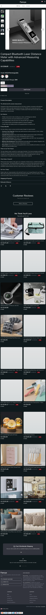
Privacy (39, 606)
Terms (37, 606)
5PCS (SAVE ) (4, 86)
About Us (9, 596)
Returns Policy (33, 600)
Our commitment (26, 582)
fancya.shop (25, 575)
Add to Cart (27, 89)
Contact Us (9, 598)
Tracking (31, 602)
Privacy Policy (10, 600)
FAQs (31, 594)
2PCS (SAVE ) (4, 85)
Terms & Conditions (11, 602)
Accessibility (43, 606)
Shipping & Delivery (34, 598)
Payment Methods (33, 596)
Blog (8, 594)
